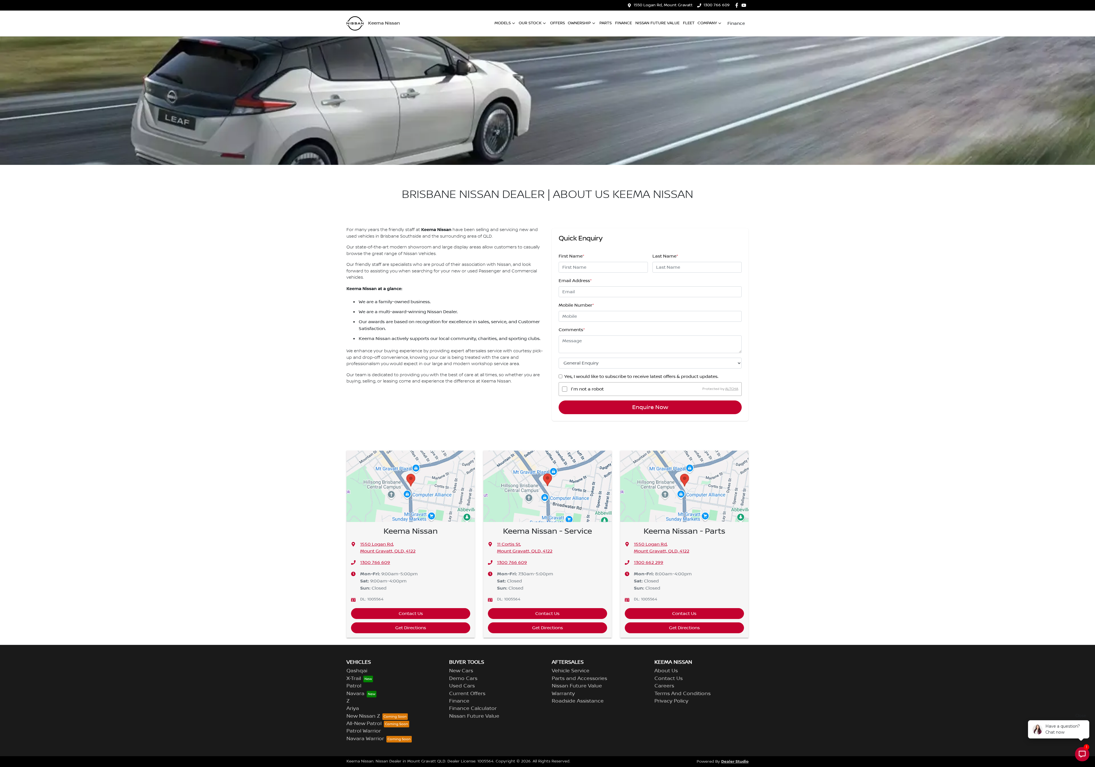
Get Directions (410, 627)
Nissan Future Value (657, 23)
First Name (571, 256)
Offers (557, 23)
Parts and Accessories (579, 678)
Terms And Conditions (682, 694)
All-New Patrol (364, 724)
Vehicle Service (570, 671)
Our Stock (530, 23)
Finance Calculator (473, 708)
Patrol (353, 686)
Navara (355, 694)
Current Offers (467, 694)
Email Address (575, 280)
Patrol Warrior (363, 731)
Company (707, 23)
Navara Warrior (365, 739)
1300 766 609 (716, 5)
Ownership (579, 23)
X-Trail (353, 678)
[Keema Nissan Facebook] (737, 5)
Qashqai (356, 671)
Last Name (665, 256)
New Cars (461, 671)
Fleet (689, 23)
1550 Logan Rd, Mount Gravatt (663, 5)
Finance (623, 23)
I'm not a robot (587, 389)
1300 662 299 (648, 562)
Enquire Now (650, 407)
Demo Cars (463, 678)
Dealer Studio (735, 761)
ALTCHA (731, 389)
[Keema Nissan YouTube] (745, 5)
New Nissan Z (363, 716)
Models (502, 23)
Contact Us (411, 613)
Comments (572, 329)
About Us (666, 671)
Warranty (563, 694)
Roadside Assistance (578, 701)
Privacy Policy (671, 701)
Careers (664, 686)
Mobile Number (576, 305)
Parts (605, 23)
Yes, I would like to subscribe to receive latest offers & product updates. (641, 376)
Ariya (352, 708)
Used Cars (462, 686)
